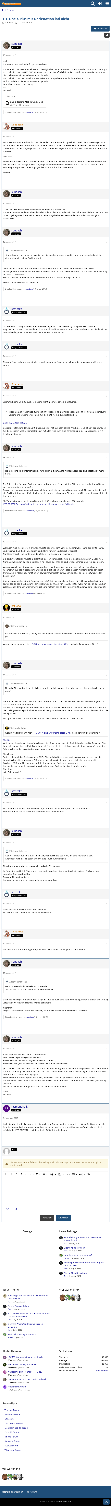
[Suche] (93, 4)
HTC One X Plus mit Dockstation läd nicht (27, 1379)
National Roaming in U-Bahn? (22, 1334)
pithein (66, 1258)
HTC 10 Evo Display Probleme (22, 1364)
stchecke (29, 593)
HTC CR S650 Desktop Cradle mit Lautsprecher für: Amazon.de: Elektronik (38, 504)
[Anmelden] (100, 3)
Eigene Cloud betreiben (75, 1273)
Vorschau (47, 1217)
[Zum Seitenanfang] (106, 1502)
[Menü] (107, 4)
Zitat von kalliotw (17, 728)
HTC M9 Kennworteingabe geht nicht (25, 1357)
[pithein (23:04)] (67, 1297)
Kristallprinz (102, 1370)
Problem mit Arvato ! (17, 1386)
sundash (9, 22)
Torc (65, 1243)
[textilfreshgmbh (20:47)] (73, 1297)
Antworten (63, 1217)
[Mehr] (106, 55)
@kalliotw (7, 740)
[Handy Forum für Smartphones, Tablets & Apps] (11, 4)
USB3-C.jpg (8, 423)
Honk (10, 1302)
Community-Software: (55, 1502)
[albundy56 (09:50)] (78, 1297)
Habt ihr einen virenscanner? (78, 1255)
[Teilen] (107, 35)
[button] (7, 1209)
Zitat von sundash (18, 626)
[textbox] (55, 1191)
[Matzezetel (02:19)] (62, 1297)
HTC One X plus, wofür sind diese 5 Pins (50, 644)
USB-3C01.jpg (20, 423)
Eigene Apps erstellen (74, 1247)
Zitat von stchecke (18, 250)
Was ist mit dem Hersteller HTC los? (25, 1371)
